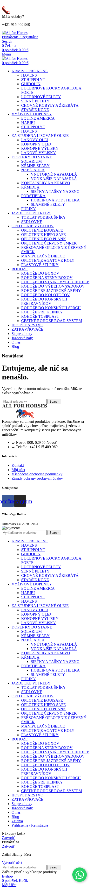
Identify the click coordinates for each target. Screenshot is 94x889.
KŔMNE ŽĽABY (35, 166)
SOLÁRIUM (31, 161)
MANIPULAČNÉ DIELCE (43, 256)
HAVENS (29, 75)
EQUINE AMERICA (38, 118)
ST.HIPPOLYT (33, 80)
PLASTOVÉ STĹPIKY (40, 265)
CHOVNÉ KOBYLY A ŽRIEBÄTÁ (50, 105)
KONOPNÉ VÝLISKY (40, 148)
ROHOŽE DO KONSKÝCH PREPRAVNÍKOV (44, 301)
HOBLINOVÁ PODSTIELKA (55, 200)
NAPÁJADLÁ (33, 170)
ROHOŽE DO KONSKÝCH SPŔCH (51, 308)
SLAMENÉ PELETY (48, 204)
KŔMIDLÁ (30, 187)
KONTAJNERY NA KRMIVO (45, 183)
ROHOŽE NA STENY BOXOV (47, 278)
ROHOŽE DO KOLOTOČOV (45, 295)
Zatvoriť (8, 838)
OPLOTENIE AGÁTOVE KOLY (47, 260)
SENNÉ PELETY (35, 101)
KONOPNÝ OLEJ (36, 144)
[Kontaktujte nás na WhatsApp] (79, 874)
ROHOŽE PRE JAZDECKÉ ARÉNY (51, 291)
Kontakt (18, 465)
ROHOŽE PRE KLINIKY (42, 312)
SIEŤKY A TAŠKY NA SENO (55, 191)
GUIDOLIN (30, 84)
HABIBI (28, 123)
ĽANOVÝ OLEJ (34, 140)
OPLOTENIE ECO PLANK (43, 239)
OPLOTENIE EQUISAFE (42, 230)
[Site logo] (14, 33)
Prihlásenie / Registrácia (30, 825)
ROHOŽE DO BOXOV (40, 273)
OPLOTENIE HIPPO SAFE (43, 235)
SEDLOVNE (31, 222)
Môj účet (18, 470)
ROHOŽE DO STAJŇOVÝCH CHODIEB (55, 282)
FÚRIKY (28, 209)
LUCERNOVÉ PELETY (41, 97)
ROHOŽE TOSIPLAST (40, 316)
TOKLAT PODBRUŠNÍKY (43, 217)
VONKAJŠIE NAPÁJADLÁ (54, 179)
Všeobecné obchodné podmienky (37, 474)
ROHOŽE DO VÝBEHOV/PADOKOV (53, 286)
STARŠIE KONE (35, 110)
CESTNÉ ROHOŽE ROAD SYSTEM (51, 321)
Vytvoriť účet (12, 863)
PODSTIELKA (33, 196)
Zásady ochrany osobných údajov (37, 478)
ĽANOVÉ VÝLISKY (38, 153)
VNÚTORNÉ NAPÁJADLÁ (54, 174)
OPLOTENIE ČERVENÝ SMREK (49, 243)
